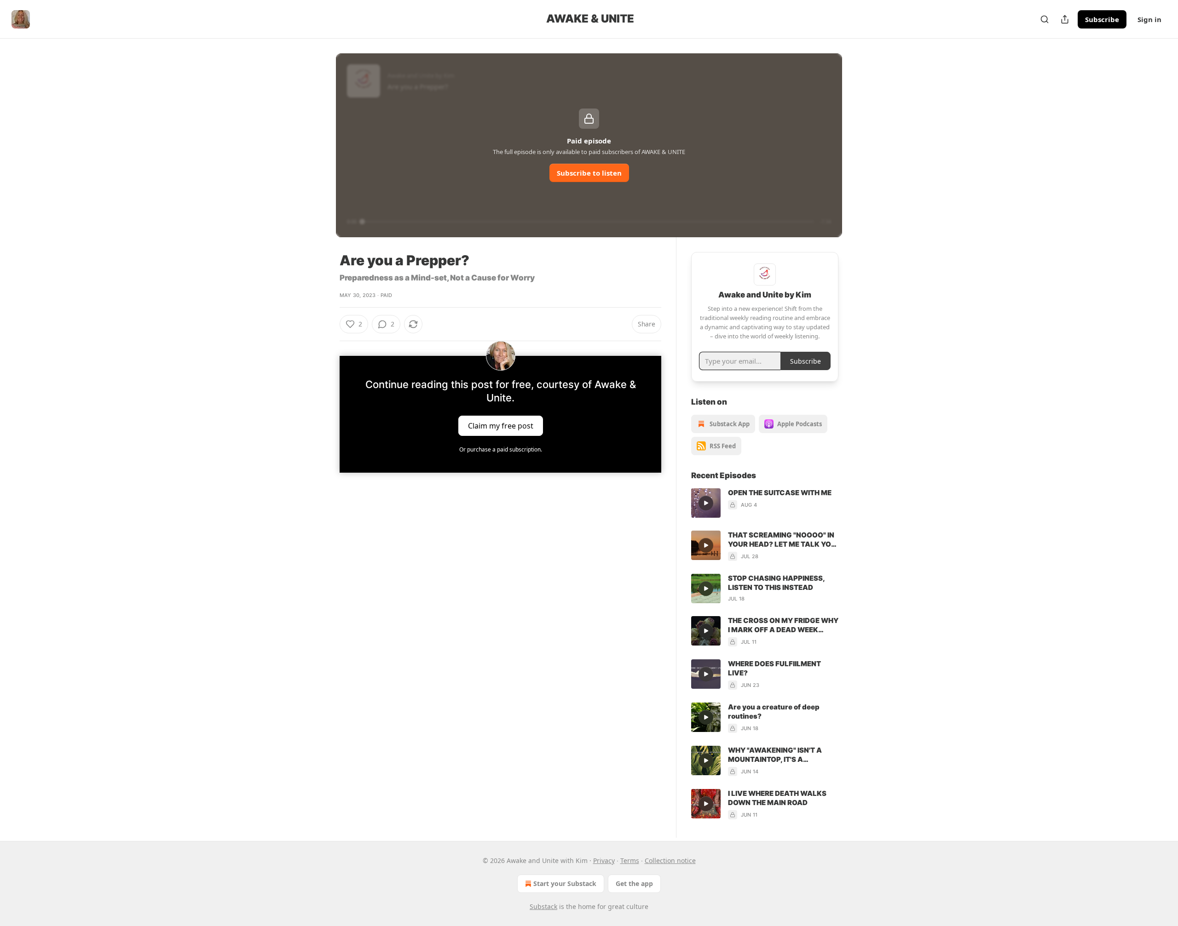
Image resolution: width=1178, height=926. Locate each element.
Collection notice (670, 860)
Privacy (604, 860)
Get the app (634, 883)
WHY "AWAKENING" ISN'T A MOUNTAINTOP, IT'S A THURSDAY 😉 (775, 755)
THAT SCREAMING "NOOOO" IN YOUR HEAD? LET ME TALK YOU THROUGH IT (782, 540)
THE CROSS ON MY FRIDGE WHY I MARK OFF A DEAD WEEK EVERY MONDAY (783, 625)
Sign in (1149, 19)
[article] (764, 503)
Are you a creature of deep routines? (774, 711)
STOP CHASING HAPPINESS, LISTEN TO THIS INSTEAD (776, 583)
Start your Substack (564, 883)
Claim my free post (500, 426)
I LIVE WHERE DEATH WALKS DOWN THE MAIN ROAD (777, 798)
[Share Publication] (1065, 19)
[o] (706, 503)
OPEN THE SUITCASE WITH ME (780, 492)
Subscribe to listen (589, 172)
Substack (543, 906)
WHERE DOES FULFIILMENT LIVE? (774, 668)
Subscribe (1102, 19)
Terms (629, 860)
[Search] (1044, 19)
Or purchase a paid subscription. (500, 449)
